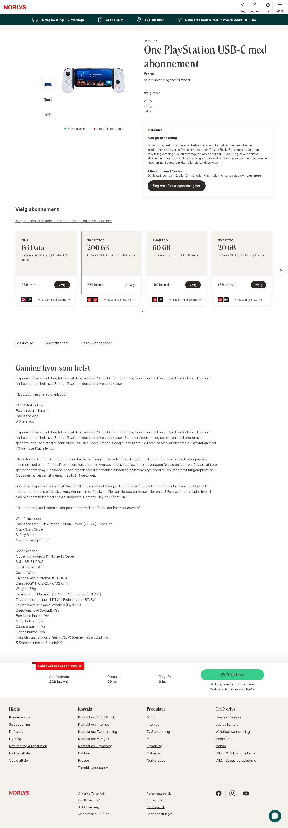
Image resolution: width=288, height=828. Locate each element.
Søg (243, 10)
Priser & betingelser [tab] (96, 343)
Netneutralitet (156, 800)
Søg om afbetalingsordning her (176, 186)
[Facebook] (219, 795)
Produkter (156, 709)
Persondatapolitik (159, 793)
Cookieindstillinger (159, 814)
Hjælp (14, 709)
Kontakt (85, 709)
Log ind (255, 10)
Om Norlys (226, 709)
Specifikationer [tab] (57, 343)
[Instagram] (232, 795)
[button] (48, 114)
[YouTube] (246, 795)
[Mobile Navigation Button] (279, 7)
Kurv (268, 10)
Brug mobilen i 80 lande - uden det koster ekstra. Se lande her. (63, 221)
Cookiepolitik (156, 807)
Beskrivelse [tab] (24, 343)
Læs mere (253, 175)
